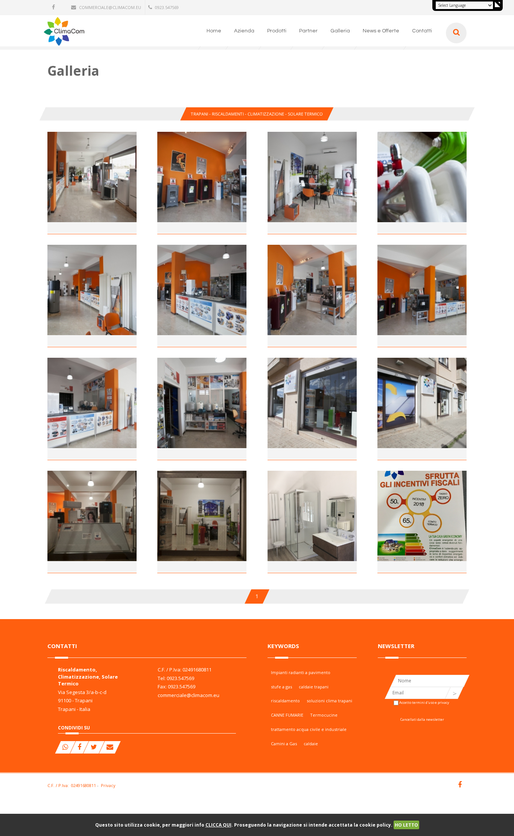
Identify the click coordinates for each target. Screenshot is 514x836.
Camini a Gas (284, 743)
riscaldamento (285, 700)
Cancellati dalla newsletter (422, 719)
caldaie (311, 743)
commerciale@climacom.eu (110, 7)
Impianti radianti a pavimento (300, 672)
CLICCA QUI (218, 825)
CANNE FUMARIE (287, 715)
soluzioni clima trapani (329, 700)
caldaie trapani (313, 687)
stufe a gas (281, 687)
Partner (308, 31)
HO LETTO (406, 825)
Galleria (340, 31)
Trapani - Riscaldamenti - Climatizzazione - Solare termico (257, 114)
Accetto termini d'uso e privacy (424, 702)
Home (214, 31)
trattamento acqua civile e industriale (309, 729)
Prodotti (276, 31)
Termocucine (324, 715)
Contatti (422, 31)
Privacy (108, 785)
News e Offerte (381, 31)
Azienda (244, 31)
